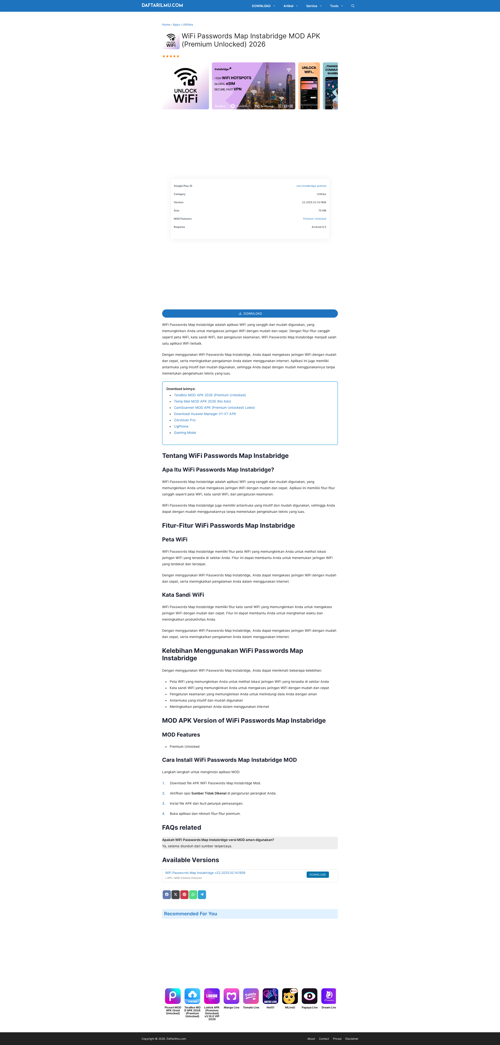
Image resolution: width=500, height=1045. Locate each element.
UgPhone (181, 426)
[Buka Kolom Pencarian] (352, 6)
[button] (275, 6)
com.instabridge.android (311, 185)
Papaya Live (310, 1007)
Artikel (288, 6)
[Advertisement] (250, 145)
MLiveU (290, 1007)
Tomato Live (251, 1007)
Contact (324, 1038)
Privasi (337, 1038)
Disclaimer (351, 1038)
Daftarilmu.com (176, 1038)
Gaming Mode (185, 433)
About (311, 1038)
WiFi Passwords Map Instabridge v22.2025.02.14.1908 (205, 873)
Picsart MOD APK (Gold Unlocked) (173, 1010)
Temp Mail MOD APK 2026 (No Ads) (202, 401)
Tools (334, 6)
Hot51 (270, 1007)
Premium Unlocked (314, 218)
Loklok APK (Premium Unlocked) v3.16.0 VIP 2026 (212, 1013)
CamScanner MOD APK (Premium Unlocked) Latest (214, 408)
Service (311, 6)
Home (166, 24)
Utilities (188, 24)
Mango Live (231, 1007)
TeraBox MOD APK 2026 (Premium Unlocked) (210, 395)
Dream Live (329, 1007)
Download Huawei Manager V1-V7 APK (205, 414)
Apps (176, 24)
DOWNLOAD (261, 6)
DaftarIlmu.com (162, 6)
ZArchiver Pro (185, 420)
